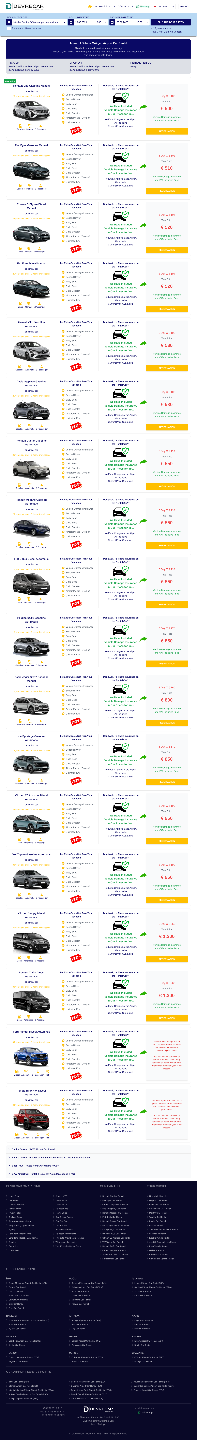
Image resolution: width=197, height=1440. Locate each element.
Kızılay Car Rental (17, 1345)
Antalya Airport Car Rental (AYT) (86, 1320)
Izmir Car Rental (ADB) (19, 1382)
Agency (12, 1229)
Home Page (14, 1196)
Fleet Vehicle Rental (158, 1246)
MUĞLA (73, 1278)
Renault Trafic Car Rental (113, 1246)
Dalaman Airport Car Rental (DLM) (87, 1287)
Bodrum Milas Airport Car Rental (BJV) (89, 1283)
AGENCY (185, 6)
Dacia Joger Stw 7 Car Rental (115, 1225)
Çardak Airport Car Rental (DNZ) (86, 1341)
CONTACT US (125, 6)
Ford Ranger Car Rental (113, 1259)
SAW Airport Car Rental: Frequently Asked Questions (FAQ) (43, 1174)
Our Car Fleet (62, 1221)
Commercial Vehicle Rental (161, 1259)
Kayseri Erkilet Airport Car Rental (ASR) (152, 1382)
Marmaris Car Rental (81, 1300)
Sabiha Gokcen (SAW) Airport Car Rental (33, 1149)
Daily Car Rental (156, 1250)
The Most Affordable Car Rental (163, 1229)
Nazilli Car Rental (142, 1328)
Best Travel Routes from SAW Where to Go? (35, 1165)
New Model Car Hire (158, 1196)
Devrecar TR (61, 1196)
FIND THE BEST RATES (171, 22)
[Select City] (9, 22)
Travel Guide (61, 1213)
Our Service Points (64, 1217)
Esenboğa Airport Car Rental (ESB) (25, 1341)
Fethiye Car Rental (80, 1304)
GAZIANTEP (138, 1353)
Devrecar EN (61, 1200)
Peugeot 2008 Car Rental (114, 1234)
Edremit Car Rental (17, 1324)
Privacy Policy (15, 1213)
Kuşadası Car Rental (143, 1320)
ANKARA (11, 1336)
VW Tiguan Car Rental (112, 1242)
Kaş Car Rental (78, 1328)
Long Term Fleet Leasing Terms (23, 1238)
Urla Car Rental (16, 1291)
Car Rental (13, 1200)
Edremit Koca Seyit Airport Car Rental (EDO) (29, 1320)
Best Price (10, 81)
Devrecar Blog (62, 1209)
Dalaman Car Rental (81, 1295)
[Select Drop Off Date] (112, 22)
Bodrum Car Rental (80, 1291)
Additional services (64, 1229)
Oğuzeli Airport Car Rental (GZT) (149, 1357)
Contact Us (14, 1250)
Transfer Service (16, 1204)
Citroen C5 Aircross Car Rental (116, 1238)
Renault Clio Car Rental (113, 1196)
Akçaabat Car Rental (18, 1361)
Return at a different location (26, 28)
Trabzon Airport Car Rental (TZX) (24, 1357)
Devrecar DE (61, 1204)
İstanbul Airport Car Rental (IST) (23, 1386)
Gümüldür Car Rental (18, 1300)
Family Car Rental (157, 1221)
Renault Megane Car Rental (115, 1213)
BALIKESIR (12, 1316)
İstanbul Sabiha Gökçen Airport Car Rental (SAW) (31, 1390)
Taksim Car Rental (142, 1291)
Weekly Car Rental (157, 1217)
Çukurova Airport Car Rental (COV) (88, 1357)
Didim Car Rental (142, 1324)
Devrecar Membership (66, 1234)
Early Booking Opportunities (21, 1225)
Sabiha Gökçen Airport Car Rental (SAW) (153, 1287)
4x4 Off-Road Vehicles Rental (162, 1242)
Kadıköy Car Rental (143, 1295)
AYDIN (135, 1316)
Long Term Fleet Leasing (20, 1234)
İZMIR (9, 1278)
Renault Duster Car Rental (114, 1221)
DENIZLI (73, 1336)
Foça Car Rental (16, 1308)
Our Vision (13, 1246)
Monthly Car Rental (158, 1213)
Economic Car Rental (159, 1204)
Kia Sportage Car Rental (113, 1229)
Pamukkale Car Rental (82, 1345)
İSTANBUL (137, 1278)
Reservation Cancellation (20, 1221)
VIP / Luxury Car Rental (160, 1209)
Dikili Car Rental (16, 1304)
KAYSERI (137, 1336)
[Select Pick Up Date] (71, 22)
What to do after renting (66, 1242)
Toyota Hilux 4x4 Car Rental (115, 1254)
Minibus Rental (156, 1225)
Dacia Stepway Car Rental (114, 1209)
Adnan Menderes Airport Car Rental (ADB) (28, 1283)
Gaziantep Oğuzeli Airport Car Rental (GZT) (154, 1386)
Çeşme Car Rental (17, 1287)
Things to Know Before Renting (70, 1238)
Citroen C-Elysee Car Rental (115, 1204)
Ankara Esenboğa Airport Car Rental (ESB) (28, 1394)
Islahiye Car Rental (143, 1361)
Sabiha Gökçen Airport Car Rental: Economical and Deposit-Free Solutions (51, 1157)
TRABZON (11, 1353)
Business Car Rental (158, 1254)
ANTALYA (74, 1316)
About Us (13, 1242)
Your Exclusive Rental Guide (68, 1246)
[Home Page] (90, 6)
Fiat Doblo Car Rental (112, 1217)
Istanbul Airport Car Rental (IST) (149, 1283)
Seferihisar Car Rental (19, 1295)
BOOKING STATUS (105, 6)
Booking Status (15, 1217)
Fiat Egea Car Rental (112, 1200)
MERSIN (73, 1353)
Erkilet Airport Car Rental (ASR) (148, 1341)
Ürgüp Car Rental (142, 1345)
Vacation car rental (157, 1234)
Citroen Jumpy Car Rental (114, 1250)
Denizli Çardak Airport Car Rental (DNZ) (89, 1394)
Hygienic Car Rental (158, 1200)
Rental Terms (15, 1209)
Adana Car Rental (80, 1361)
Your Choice (61, 1225)
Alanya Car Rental (80, 1324)
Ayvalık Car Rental (17, 1328)
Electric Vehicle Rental (159, 1238)
